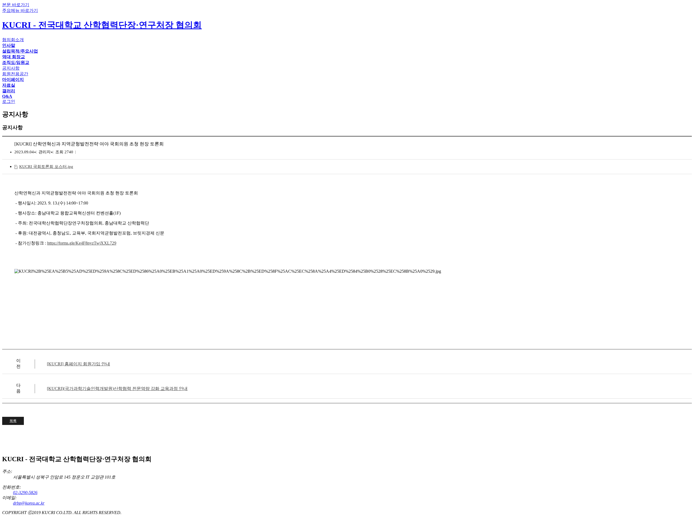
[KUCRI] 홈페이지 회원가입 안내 (78, 364)
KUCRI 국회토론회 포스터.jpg (46, 166)
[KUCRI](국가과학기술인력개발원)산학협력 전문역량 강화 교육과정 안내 (117, 388)
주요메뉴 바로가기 (20, 10)
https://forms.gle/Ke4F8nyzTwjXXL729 (81, 243)
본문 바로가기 (15, 4)
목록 (13, 421)
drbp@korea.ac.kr (28, 503)
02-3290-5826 (25, 492)
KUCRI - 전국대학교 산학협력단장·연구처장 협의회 (102, 25)
